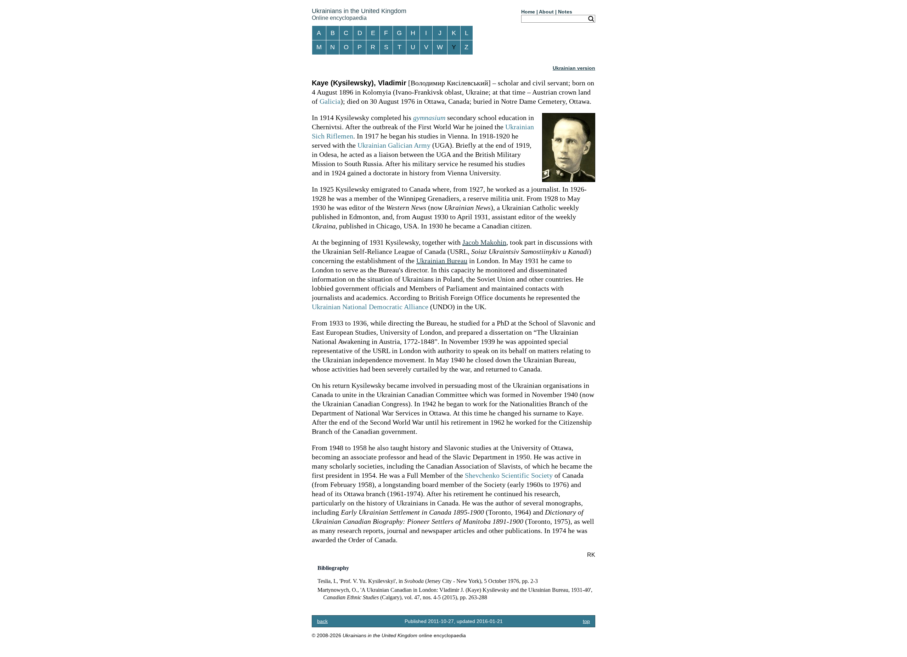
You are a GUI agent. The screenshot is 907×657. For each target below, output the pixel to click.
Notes (565, 12)
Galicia (330, 101)
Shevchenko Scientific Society (509, 475)
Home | (529, 12)
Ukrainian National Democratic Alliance (370, 307)
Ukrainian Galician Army (393, 145)
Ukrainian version (574, 68)
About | (548, 12)
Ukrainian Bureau (441, 261)
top (586, 621)
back (322, 621)
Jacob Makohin (484, 242)
